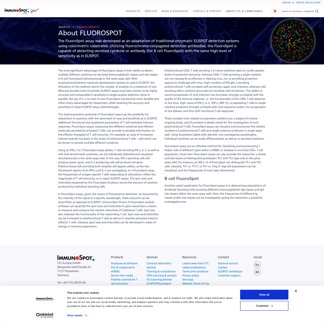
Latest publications (194, 267)
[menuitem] (133, 11)
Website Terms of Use (195, 283)
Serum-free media (122, 275)
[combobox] (300, 11)
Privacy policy (190, 275)
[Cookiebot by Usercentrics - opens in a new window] (45, 315)
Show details (75, 315)
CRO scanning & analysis (162, 275)
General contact (228, 263)
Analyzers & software (124, 263)
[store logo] (21, 11)
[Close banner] (296, 291)
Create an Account (308, 2)
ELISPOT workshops (230, 271)
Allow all (264, 294)
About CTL (65, 27)
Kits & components (122, 267)
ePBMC (115, 271)
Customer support (229, 275)
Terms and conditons (195, 271)
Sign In (286, 2)
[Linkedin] (257, 264)
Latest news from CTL (195, 263)
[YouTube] (257, 271)
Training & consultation (161, 271)
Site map (187, 279)
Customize (262, 305)
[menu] (196, 11)
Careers (222, 267)
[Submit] (317, 10)
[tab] (195, 11)
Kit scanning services (159, 279)
